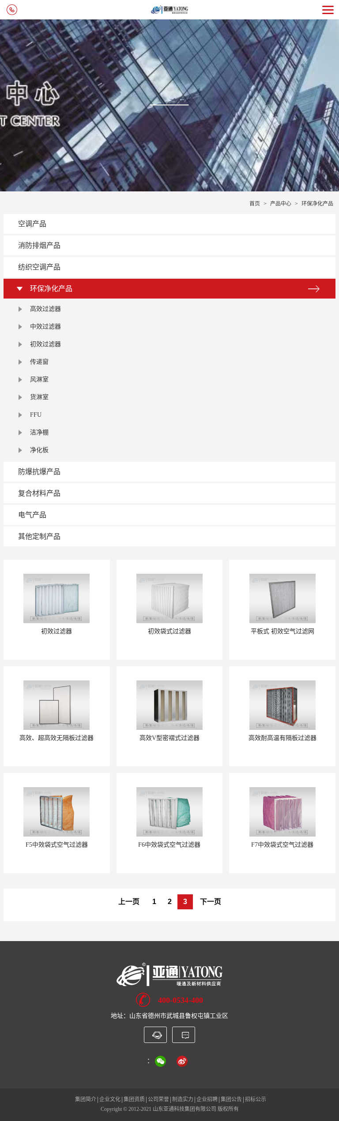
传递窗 (39, 362)
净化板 (39, 450)
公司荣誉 (158, 1099)
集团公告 (231, 1099)
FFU (35, 414)
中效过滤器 (45, 326)
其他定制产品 (39, 536)
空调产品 (32, 224)
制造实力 (182, 1099)
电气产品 (32, 515)
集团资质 (134, 1099)
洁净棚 (39, 432)
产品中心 (280, 204)
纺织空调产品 (39, 267)
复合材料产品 (39, 493)
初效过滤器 (45, 344)
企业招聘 (207, 1099)
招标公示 (255, 1099)
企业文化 (110, 1099)
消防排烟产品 (39, 245)
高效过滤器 (45, 309)
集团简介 (85, 1099)
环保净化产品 (317, 204)
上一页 (128, 901)
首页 (254, 204)
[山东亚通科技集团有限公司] (170, 974)
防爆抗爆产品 (39, 471)
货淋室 (39, 397)
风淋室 (39, 379)
